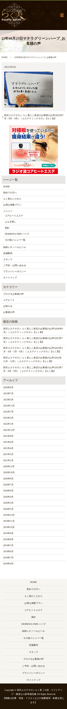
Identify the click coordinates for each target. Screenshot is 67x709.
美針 (7, 228)
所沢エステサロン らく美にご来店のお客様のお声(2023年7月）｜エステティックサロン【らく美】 (33, 340)
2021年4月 (8, 448)
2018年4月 (8, 563)
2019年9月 (8, 533)
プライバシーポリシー (14, 271)
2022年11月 (9, 405)
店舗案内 (7, 253)
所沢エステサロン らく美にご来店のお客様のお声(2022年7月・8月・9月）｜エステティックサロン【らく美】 (34, 117)
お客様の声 (9, 312)
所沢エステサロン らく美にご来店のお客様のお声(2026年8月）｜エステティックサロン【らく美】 (33, 330)
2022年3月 (8, 418)
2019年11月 (9, 521)
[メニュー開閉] (62, 15)
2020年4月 (8, 497)
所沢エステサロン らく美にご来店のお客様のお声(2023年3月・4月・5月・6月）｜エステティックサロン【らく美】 (33, 350)
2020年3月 (8, 503)
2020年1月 (8, 509)
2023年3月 (8, 399)
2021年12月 (9, 430)
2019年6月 (8, 551)
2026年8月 (8, 387)
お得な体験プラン (12, 205)
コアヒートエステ (14, 216)
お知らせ (7, 306)
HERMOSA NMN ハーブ (17, 234)
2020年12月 (9, 466)
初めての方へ (10, 192)
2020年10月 (9, 472)
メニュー (7, 211)
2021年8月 (8, 436)
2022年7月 (8, 411)
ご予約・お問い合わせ (14, 265)
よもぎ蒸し (10, 222)
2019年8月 (8, 539)
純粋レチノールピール (14, 247)
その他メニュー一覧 (15, 240)
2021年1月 (8, 460)
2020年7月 (8, 484)
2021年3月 (8, 454)
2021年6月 (8, 442)
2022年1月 (8, 424)
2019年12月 (9, 515)
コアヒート (9, 300)
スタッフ (7, 259)
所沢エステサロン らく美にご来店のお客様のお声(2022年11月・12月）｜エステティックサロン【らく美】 (32, 360)
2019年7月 (8, 545)
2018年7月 (8, 557)
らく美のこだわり (12, 199)
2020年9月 (8, 478)
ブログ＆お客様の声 (13, 294)
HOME (4, 57)
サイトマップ (10, 277)
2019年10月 (9, 527)
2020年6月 (8, 490)
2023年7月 (8, 393)
